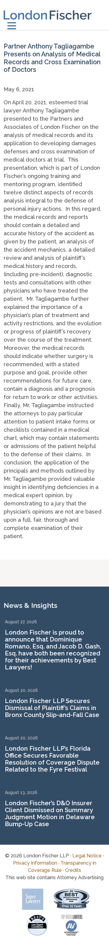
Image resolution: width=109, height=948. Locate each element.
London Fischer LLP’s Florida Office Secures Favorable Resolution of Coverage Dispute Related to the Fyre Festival (52, 759)
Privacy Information (35, 863)
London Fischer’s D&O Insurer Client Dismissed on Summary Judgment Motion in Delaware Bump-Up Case (50, 813)
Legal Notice (87, 856)
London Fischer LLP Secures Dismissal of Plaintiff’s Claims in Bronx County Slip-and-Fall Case (52, 708)
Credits (73, 870)
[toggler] (12, 26)
